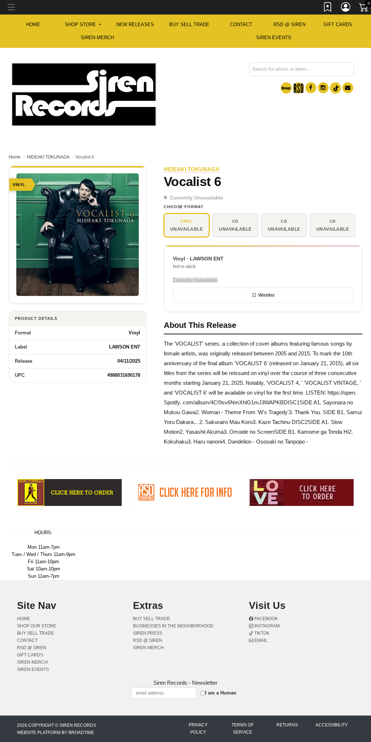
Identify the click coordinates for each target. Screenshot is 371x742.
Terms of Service (243, 728)
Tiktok (261, 633)
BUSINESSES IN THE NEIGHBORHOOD (173, 625)
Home (15, 157)
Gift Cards (338, 24)
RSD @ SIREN (289, 24)
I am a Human (220, 693)
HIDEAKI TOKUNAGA (48, 157)
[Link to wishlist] (328, 8)
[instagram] (323, 88)
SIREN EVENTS (273, 37)
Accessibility (332, 724)
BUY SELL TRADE (189, 24)
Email (260, 640)
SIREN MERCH (97, 37)
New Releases (135, 24)
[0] (364, 8)
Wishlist (266, 295)
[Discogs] (286, 88)
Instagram (266, 625)
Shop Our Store (36, 625)
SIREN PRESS (147, 633)
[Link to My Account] (346, 8)
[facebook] (311, 88)
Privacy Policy (198, 728)
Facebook (265, 618)
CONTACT (241, 24)
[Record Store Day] (298, 88)
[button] (83, 24)
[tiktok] (335, 88)
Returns (287, 724)
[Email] (348, 88)
